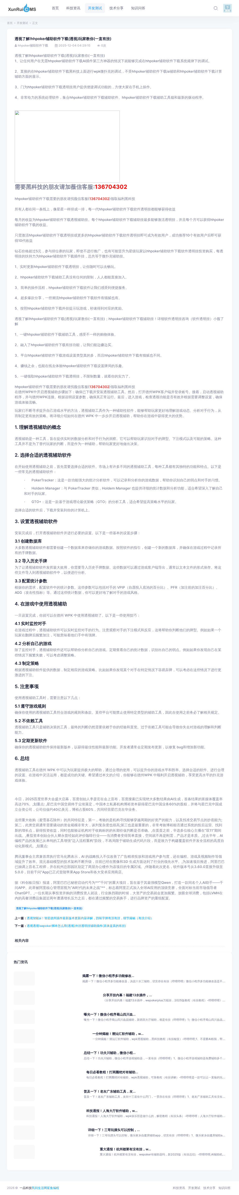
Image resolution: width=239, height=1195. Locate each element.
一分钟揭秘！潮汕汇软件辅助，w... (118, 1034)
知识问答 (224, 1188)
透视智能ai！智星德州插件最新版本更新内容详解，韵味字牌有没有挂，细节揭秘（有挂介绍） (90, 918)
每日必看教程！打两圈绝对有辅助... (112, 1072)
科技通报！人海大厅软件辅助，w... (111, 1111)
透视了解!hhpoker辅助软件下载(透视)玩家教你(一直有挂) (49, 908)
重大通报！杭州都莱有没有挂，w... (125, 1149)
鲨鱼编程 (53, 1188)
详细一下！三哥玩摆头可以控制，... (114, 1130)
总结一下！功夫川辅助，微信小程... (110, 1053)
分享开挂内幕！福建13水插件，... (127, 995)
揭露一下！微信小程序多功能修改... (108, 976)
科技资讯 (179, 1188)
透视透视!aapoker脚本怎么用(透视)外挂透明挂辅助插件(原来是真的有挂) (76, 926)
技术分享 (209, 1188)
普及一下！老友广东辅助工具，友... (110, 1091)
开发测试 (22, 23)
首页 (10, 23)
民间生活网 (39, 1188)
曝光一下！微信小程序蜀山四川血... (110, 1014)
